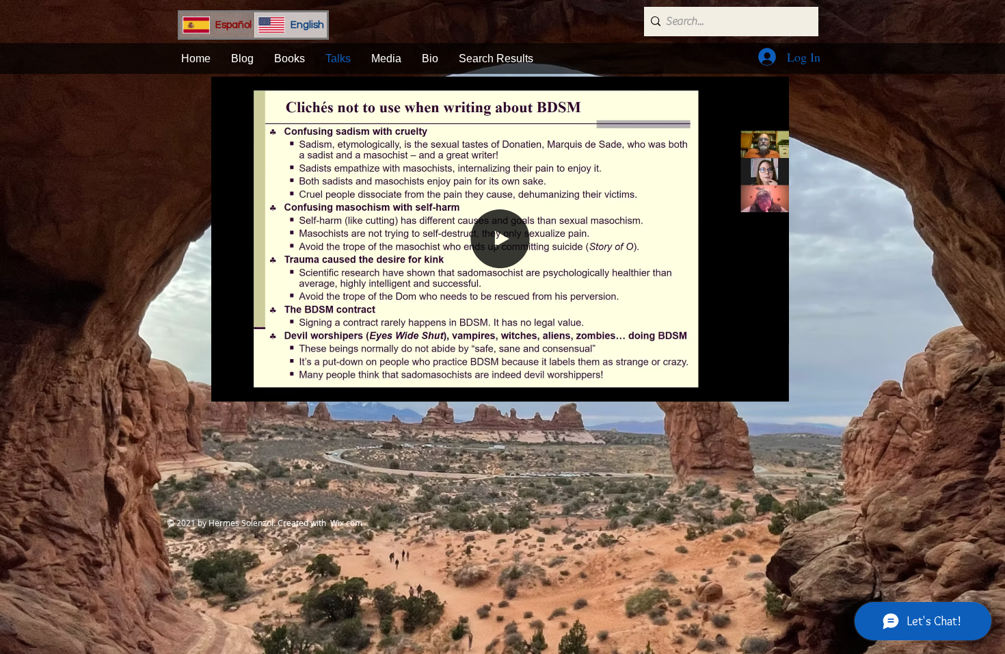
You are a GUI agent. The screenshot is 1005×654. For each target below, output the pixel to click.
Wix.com (346, 522)
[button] (771, 386)
